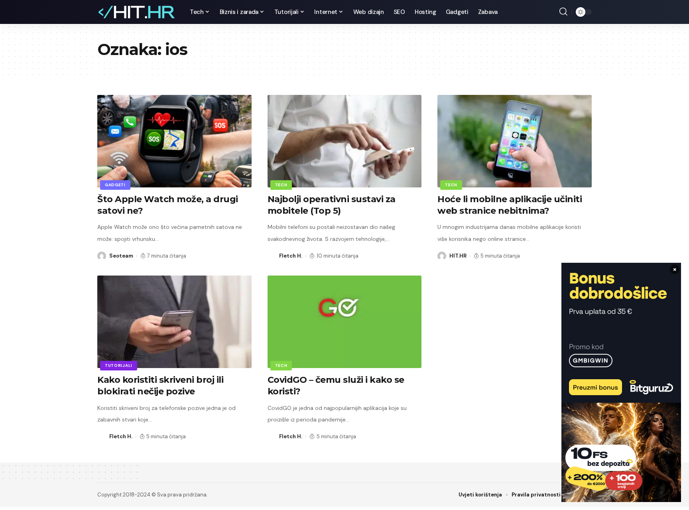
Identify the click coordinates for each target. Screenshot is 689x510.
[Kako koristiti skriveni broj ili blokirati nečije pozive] (174, 322)
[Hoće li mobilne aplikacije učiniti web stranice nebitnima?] (514, 141)
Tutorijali (118, 365)
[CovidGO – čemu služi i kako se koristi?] (345, 322)
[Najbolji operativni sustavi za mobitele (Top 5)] (345, 141)
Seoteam (121, 255)
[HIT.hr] (137, 12)
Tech (281, 184)
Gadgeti (115, 184)
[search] (563, 12)
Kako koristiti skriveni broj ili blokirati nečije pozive (160, 385)
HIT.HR (458, 255)
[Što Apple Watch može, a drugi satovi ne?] (174, 141)
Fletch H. (290, 255)
